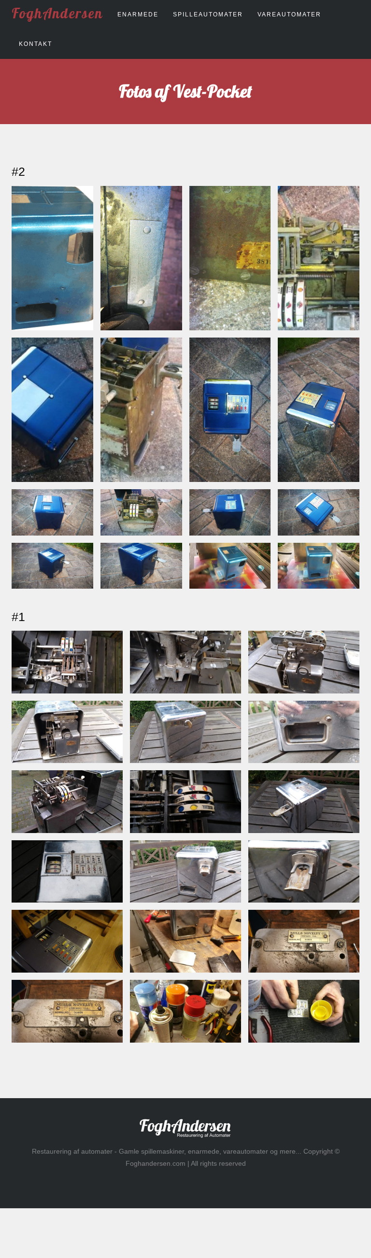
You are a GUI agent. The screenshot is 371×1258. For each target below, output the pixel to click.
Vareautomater (289, 14)
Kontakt (35, 44)
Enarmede (137, 14)
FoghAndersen (57, 13)
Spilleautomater (208, 14)
